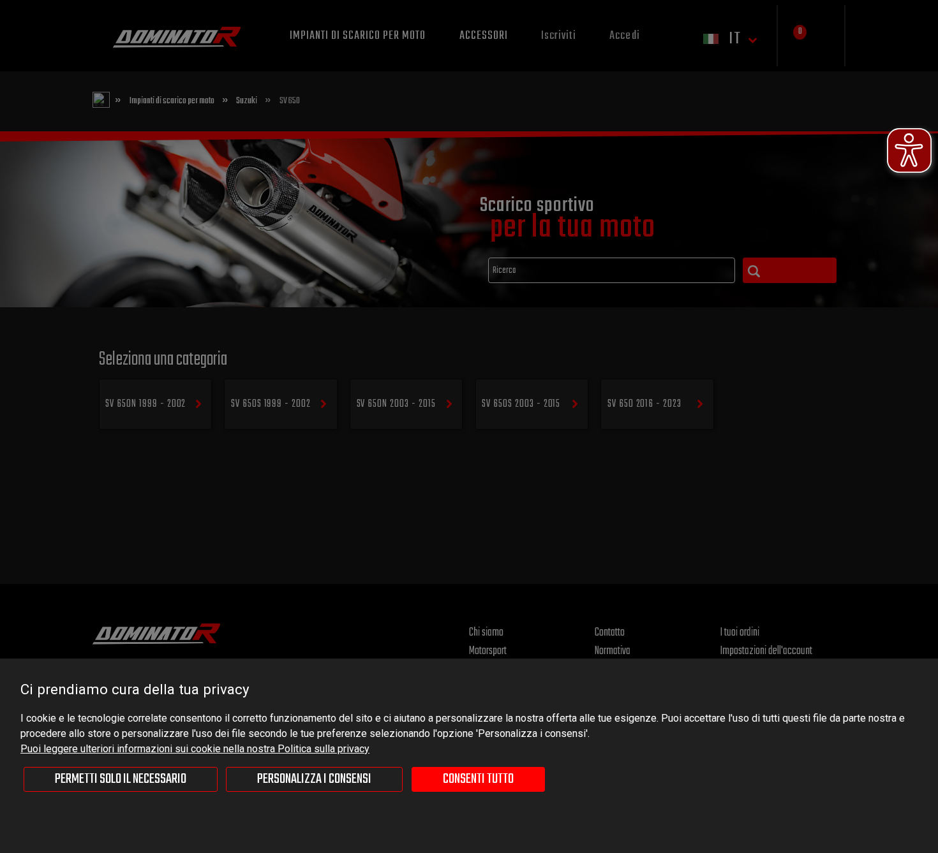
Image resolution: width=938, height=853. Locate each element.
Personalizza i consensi (314, 779)
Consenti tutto (478, 779)
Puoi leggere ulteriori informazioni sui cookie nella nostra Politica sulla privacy (194, 749)
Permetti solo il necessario (120, 779)
